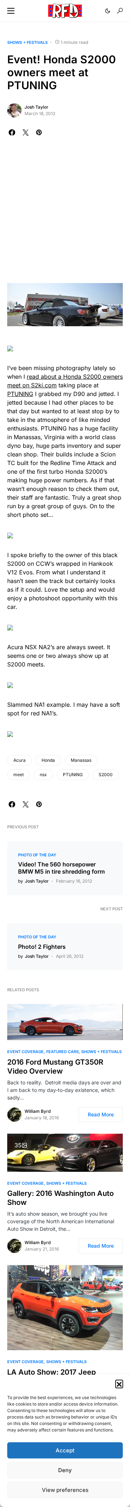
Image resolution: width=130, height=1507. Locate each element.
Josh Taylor (36, 107)
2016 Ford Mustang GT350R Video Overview (55, 1066)
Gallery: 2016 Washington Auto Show (60, 1198)
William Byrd (38, 1111)
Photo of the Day (37, 854)
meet (18, 774)
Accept (65, 1450)
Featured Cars (62, 1051)
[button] (119, 1383)
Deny (65, 1470)
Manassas (81, 760)
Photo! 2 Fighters (42, 946)
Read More (101, 1114)
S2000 (106, 774)
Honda (48, 760)
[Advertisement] (65, 214)
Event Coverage (25, 1051)
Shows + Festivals (27, 42)
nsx (43, 774)
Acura (19, 760)
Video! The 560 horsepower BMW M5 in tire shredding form (61, 868)
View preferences (65, 1489)
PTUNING (20, 393)
